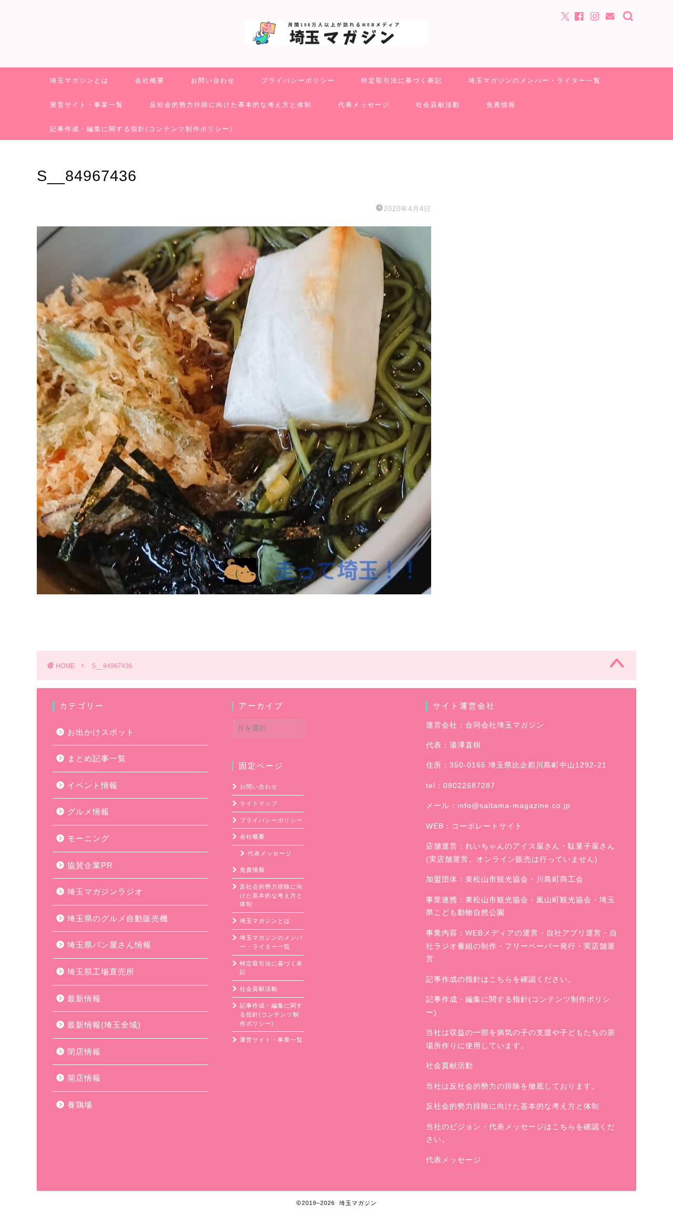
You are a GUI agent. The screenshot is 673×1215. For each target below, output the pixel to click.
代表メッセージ (364, 104)
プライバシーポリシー (298, 80)
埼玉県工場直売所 (101, 971)
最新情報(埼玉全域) (104, 1024)
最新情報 (84, 998)
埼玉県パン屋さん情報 (109, 944)
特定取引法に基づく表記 (401, 80)
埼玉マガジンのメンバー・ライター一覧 (534, 80)
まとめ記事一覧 (96, 758)
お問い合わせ (213, 80)
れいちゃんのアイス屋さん (512, 846)
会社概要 (150, 80)
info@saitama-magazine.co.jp (513, 806)
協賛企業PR (90, 865)
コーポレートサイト (487, 826)
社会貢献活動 (438, 104)
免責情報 (501, 104)
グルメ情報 (88, 811)
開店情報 (84, 1077)
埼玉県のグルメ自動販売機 (117, 918)
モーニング (88, 838)
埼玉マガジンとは (79, 80)
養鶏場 (80, 1104)
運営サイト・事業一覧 (87, 104)
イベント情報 (92, 785)
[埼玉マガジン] (336, 44)
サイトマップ (259, 803)
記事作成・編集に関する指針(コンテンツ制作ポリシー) (141, 129)
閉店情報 (84, 1051)
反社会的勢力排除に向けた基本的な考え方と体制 (231, 104)
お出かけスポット (101, 732)
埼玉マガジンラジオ (105, 891)
